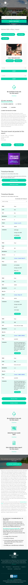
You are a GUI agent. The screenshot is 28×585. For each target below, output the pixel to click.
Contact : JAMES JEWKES (19, 335)
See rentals (5, 38)
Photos (19, 104)
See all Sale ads (19, 144)
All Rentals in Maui (14, 180)
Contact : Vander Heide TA (19, 258)
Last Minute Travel (17, 569)
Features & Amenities (8, 104)
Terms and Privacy (16, 566)
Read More (14, 564)
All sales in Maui (14, 398)
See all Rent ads (6, 144)
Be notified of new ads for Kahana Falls (11, 528)
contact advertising (14, 464)
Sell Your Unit (18, 60)
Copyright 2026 (11, 579)
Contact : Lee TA (17, 223)
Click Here (14, 95)
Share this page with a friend (9, 110)
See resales (20, 34)
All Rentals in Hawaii (14, 184)
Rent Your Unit (10, 60)
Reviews (5, 107)
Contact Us (23, 566)
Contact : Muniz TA (18, 295)
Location (13, 107)
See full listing (17, 237)
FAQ (3, 566)
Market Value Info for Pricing (8, 34)
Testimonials (9, 569)
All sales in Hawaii (14, 403)
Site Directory (8, 566)
